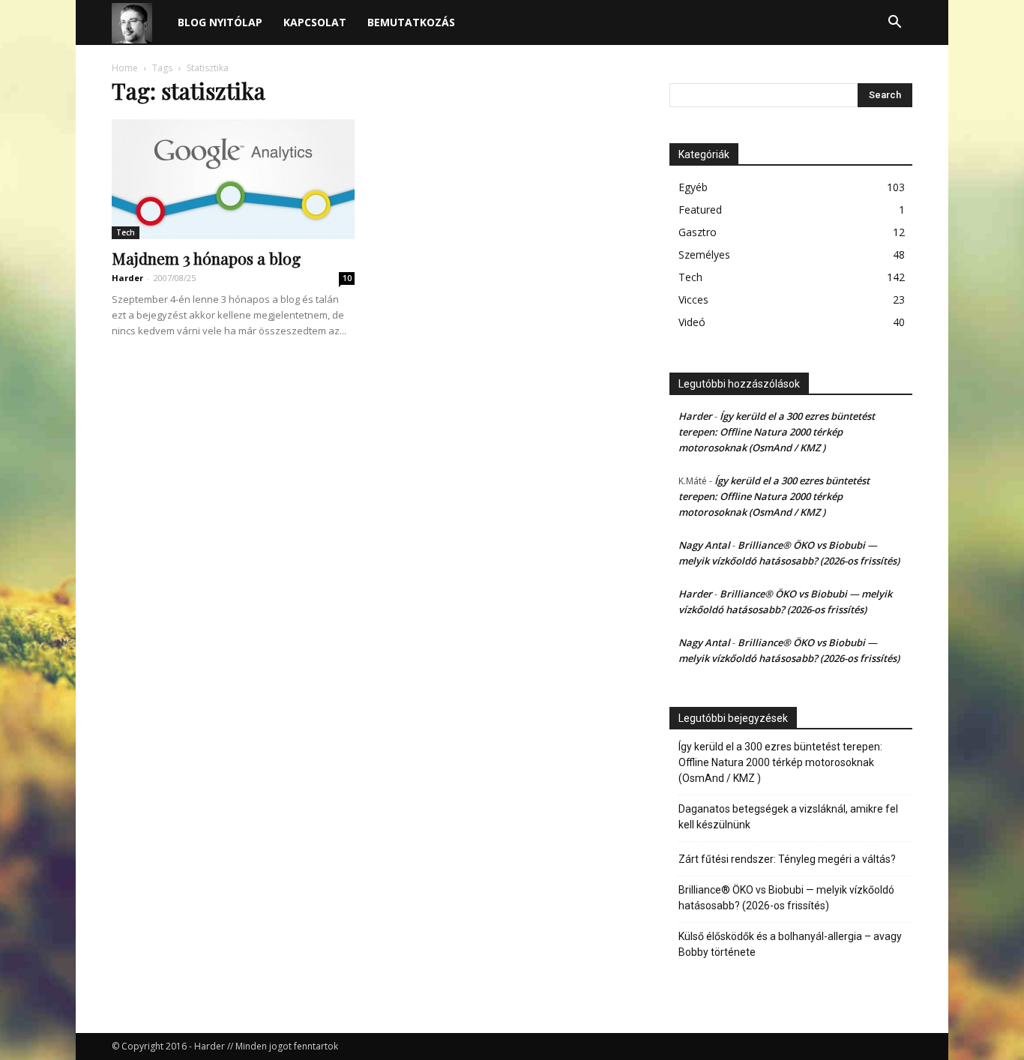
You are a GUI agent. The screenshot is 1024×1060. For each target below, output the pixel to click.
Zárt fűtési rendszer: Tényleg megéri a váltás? (787, 859)
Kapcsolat (314, 22)
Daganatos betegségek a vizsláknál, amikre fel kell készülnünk (788, 817)
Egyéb (693, 187)
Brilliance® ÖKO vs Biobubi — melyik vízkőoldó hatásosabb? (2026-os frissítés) (786, 898)
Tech (125, 232)
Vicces (693, 299)
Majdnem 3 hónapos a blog (206, 257)
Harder (127, 277)
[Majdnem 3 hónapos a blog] (233, 179)
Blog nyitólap (220, 22)
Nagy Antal (704, 545)
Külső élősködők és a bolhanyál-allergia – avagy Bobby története (790, 944)
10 (347, 278)
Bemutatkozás (411, 22)
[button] (894, 23)
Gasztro (697, 232)
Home (125, 67)
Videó (691, 322)
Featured (700, 209)
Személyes (704, 254)
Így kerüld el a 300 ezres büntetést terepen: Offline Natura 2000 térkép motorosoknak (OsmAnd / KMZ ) (776, 431)
